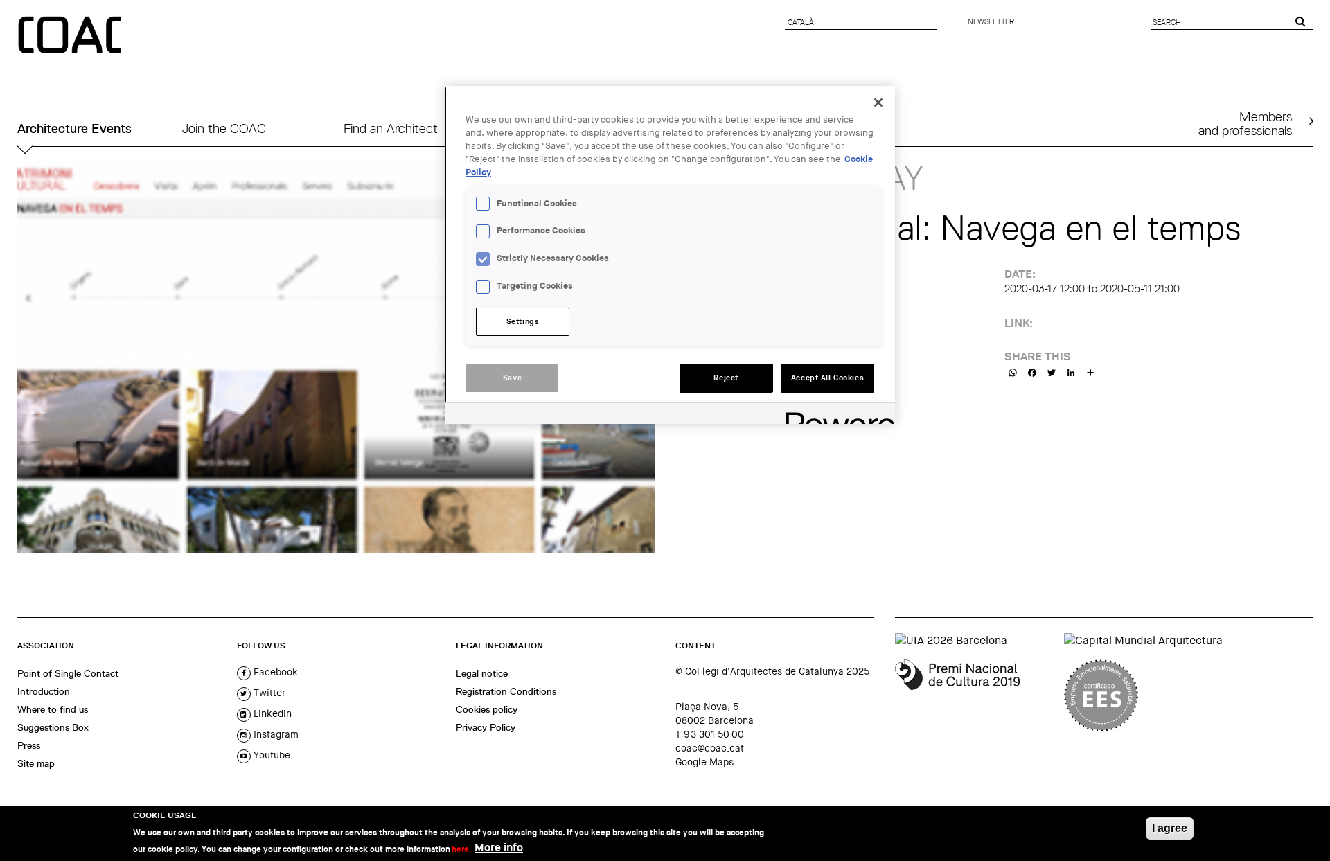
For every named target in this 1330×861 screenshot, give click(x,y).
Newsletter (991, 21)
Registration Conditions (506, 691)
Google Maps (704, 762)
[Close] (878, 102)
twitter (268, 692)
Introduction (43, 691)
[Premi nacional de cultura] (974, 695)
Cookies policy (486, 709)
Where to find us (52, 709)
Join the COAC (224, 128)
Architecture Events (74, 128)
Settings (523, 322)
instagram (275, 734)
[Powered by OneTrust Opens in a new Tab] (835, 415)
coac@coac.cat (709, 748)
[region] (670, 255)
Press (28, 745)
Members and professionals (1245, 123)
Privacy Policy (485, 727)
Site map (36, 763)
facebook (274, 672)
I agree (1169, 828)
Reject (725, 378)
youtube (270, 755)
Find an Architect (391, 128)
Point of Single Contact (67, 673)
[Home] (71, 36)
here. (462, 848)
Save (512, 378)
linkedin (271, 713)
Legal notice (482, 673)
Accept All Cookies (827, 378)
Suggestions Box (53, 727)
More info (499, 847)
